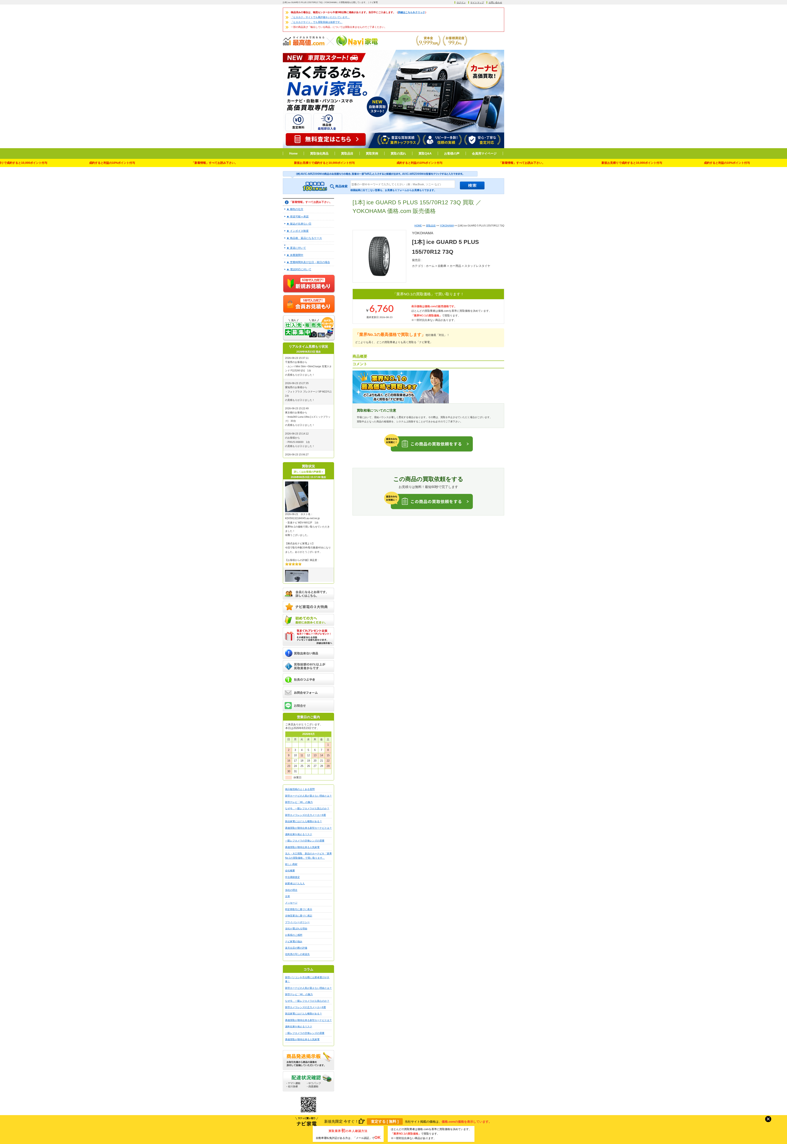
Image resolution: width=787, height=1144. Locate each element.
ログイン (461, 2)
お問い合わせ (495, 2)
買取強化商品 (319, 153)
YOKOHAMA (447, 225)
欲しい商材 (291, 864)
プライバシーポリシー (297, 922)
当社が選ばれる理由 (296, 928)
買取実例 (372, 153)
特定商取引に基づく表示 (298, 909)
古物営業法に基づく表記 (298, 915)
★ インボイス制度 (298, 230)
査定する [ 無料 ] (385, 1121)
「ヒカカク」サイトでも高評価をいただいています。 (320, 17)
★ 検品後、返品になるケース (304, 238)
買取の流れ (398, 153)
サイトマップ (477, 2)
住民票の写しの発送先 (297, 954)
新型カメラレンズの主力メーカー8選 (305, 815)
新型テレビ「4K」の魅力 (299, 802)
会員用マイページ (484, 153)
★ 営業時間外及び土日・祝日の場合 (308, 262)
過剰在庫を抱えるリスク (298, 834)
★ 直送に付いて (296, 247)
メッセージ (291, 902)
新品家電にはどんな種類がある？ (303, 821)
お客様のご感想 (293, 935)
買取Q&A (425, 153)
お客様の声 (451, 153)
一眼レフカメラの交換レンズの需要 (304, 840)
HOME (418, 225)
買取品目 (347, 153)
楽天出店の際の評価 (296, 947)
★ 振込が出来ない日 (299, 223)
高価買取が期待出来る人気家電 (302, 847)
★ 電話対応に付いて (299, 269)
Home (293, 153)
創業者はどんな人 (295, 883)
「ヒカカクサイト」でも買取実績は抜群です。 (316, 22)
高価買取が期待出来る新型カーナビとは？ (308, 828)
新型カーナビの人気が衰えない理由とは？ (308, 795)
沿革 (287, 896)
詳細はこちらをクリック (411, 12)
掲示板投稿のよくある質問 (300, 789)
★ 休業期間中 (295, 255)
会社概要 (290, 870)
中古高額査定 (292, 877)
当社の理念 (291, 890)
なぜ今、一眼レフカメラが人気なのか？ (307, 808)
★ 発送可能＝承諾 (298, 216)
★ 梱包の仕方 (295, 209)
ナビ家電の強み (293, 941)
